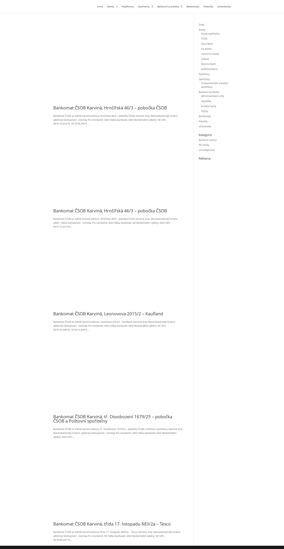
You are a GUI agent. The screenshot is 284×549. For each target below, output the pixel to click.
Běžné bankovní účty (212, 96)
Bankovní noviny (208, 139)
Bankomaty (193, 6)
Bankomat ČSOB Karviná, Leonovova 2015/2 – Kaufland (108, 314)
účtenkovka (224, 6)
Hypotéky (206, 101)
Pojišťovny (128, 6)
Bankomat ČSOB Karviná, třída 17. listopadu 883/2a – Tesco (112, 524)
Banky (110, 6)
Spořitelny (144, 6)
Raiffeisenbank (209, 69)
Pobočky (208, 6)
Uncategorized (207, 149)
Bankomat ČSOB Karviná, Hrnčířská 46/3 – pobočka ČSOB (110, 108)
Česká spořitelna (210, 33)
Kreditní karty (208, 106)
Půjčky (204, 111)
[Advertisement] (223, 218)
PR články (204, 144)
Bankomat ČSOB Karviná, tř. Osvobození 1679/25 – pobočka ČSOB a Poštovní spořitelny (112, 419)
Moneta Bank (208, 63)
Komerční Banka (210, 53)
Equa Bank (207, 43)
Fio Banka (206, 48)
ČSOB (204, 38)
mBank (205, 59)
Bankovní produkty (168, 6)
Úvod (100, 6)
